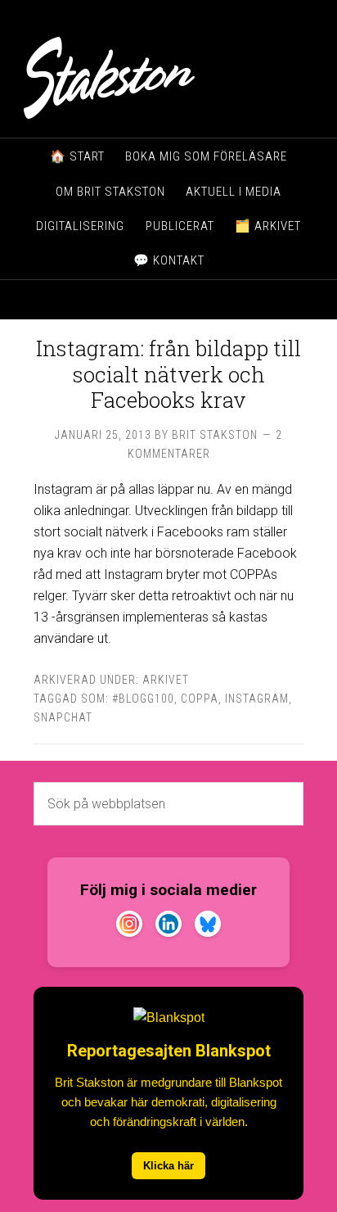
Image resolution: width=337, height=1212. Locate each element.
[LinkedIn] (168, 927)
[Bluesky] (208, 927)
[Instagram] (129, 927)
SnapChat (63, 717)
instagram (257, 698)
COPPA (199, 698)
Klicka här (168, 1166)
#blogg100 (143, 698)
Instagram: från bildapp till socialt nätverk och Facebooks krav (168, 373)
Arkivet (165, 679)
